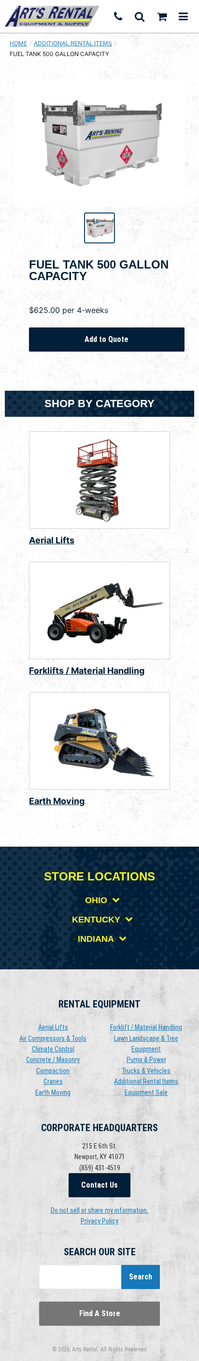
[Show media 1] (99, 228)
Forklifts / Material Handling (86, 671)
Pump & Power (146, 1059)
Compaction (53, 1071)
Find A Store (99, 1313)
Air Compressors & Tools (52, 1038)
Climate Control (53, 1049)
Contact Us (99, 1185)
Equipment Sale (146, 1092)
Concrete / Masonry (53, 1059)
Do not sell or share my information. (99, 1210)
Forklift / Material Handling (146, 1027)
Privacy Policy (99, 1221)
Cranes (53, 1081)
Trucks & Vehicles (146, 1071)
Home (18, 43)
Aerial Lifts (51, 540)
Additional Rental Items (73, 43)
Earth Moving (57, 801)
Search (140, 1276)
